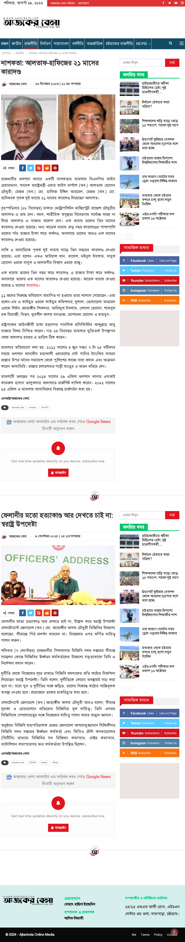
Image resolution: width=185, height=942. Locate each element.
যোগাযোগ (83, 3)
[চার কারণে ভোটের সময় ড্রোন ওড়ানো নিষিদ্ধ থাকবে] (129, 182)
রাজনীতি (31, 43)
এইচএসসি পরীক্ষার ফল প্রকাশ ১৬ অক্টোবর (158, 216)
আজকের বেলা (18, 407)
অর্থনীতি (77, 43)
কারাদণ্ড (32, 285)
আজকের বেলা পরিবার (63, 3)
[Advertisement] (123, 21)
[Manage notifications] (174, 932)
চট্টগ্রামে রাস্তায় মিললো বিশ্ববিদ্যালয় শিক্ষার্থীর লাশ (159, 160)
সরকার (44, 762)
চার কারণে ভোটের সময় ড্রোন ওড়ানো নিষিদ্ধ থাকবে (159, 179)
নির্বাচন (45, 43)
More (141, 43)
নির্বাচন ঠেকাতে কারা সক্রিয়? (155, 104)
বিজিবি (32, 762)
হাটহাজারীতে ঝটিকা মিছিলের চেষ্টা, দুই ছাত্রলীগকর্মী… (155, 88)
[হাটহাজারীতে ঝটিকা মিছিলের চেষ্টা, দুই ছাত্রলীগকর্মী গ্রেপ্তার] (129, 88)
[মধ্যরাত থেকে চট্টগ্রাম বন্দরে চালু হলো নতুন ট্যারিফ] (129, 200)
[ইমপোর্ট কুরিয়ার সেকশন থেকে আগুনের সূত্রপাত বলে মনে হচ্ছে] (129, 144)
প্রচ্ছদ (5, 43)
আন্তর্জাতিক (95, 43)
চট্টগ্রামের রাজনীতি (119, 43)
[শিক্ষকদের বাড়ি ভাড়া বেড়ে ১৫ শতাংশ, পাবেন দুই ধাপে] (129, 126)
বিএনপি (45, 407)
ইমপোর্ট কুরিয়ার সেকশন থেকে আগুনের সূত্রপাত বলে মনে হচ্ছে (160, 144)
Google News (98, 422)
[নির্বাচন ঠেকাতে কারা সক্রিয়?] (129, 107)
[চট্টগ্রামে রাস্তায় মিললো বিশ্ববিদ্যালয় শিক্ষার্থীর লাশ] (129, 163)
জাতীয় (16, 43)
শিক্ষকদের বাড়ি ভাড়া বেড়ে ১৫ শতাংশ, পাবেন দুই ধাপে (160, 123)
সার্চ (172, 62)
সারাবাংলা (61, 43)
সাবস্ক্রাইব (60, 473)
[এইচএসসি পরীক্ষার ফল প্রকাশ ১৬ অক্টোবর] (129, 219)
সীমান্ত (55, 762)
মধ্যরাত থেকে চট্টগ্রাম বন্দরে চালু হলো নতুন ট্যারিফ (156, 200)
